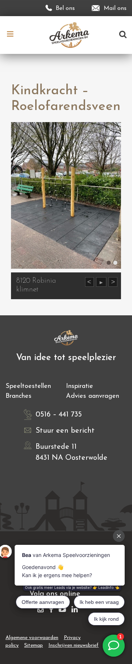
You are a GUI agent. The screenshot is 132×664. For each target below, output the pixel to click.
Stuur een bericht (65, 430)
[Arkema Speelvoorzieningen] (70, 34)
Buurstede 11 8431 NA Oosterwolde (71, 452)
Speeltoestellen (28, 386)
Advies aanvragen (92, 396)
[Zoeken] (122, 35)
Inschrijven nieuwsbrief (73, 645)
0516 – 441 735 (59, 414)
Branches (19, 396)
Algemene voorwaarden (32, 638)
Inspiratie (79, 386)
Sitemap (33, 645)
